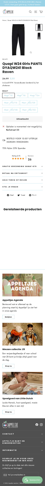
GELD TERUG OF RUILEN (14, 180)
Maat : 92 (8, 95)
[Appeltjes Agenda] (22, 285)
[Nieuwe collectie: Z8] (22, 334)
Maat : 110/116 (10, 102)
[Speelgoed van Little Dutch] (22, 383)
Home (4, 20)
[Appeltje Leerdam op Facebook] (37, 424)
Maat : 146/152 (29, 109)
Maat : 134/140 (11, 109)
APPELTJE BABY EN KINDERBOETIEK (13, 442)
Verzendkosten (19, 82)
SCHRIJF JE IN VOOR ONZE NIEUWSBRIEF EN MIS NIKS (18, 459)
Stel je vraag (10, 187)
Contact (8, 434)
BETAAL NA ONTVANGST (15, 173)
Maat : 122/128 (28, 102)
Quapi (5, 59)
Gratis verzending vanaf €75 (19, 166)
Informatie (9, 450)
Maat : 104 (34, 95)
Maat (5, 91)
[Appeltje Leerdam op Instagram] (41, 424)
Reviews (31, 156)
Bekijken (8, 317)
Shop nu (8, 366)
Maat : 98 (21, 95)
